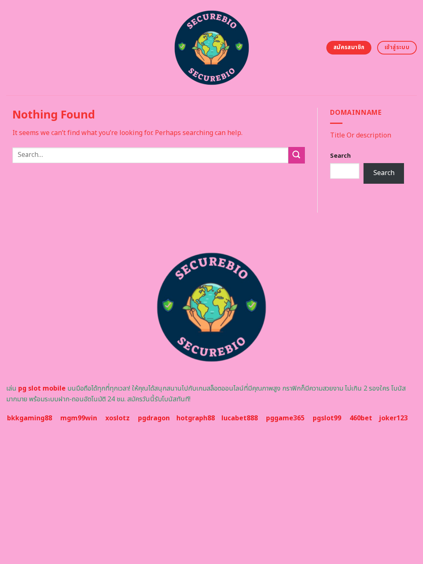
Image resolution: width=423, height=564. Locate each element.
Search (340, 156)
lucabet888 (239, 418)
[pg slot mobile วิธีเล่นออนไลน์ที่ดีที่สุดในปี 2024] (211, 47)
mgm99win (78, 418)
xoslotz (117, 418)
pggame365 (285, 418)
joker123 (393, 418)
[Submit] (296, 155)
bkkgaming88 (29, 418)
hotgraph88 (195, 418)
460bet (360, 418)
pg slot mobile (42, 388)
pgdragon (154, 418)
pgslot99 (327, 418)
